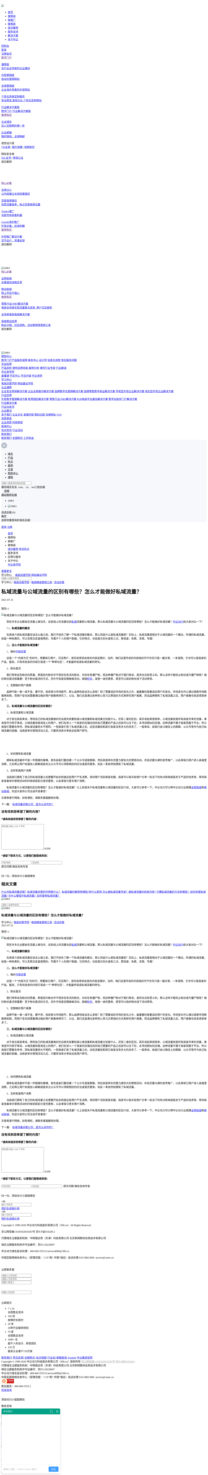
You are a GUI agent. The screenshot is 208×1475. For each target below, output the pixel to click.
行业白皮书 (7, 407)
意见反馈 (18, 1357)
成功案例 (13, 27)
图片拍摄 (17, 147)
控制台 (5, 46)
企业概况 (6, 410)
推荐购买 (6, 115)
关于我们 (6, 414)
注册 (9, 527)
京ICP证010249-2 (125, 1361)
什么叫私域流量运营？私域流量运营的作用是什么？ (31, 891)
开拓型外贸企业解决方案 (130, 391)
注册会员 (6, 53)
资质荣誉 (6, 418)
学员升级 (26, 375)
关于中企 (13, 39)
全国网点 (17, 438)
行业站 (51, 1357)
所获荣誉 (17, 422)
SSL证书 (6, 157)
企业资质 (6, 422)
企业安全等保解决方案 (14, 391)
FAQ (59, 414)
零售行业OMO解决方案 (62, 399)
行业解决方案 (9, 403)
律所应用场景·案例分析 (25, 368)
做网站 (12, 16)
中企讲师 (37, 375)
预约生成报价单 (10, 1208)
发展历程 (28, 414)
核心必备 (6, 183)
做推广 (12, 20)
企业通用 (6, 387)
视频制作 (29, 147)
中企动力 (178, 621)
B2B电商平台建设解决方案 (92, 399)
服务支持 (13, 31)
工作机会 (28, 438)
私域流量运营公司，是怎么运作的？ (33, 804)
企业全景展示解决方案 (41, 391)
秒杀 (89, 678)
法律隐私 (51, 414)
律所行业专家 (47, 368)
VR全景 (5, 147)
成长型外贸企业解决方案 (159, 391)
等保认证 (18, 157)
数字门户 (6, 57)
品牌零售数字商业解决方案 (99, 391)
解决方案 (13, 35)
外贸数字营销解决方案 (14, 399)
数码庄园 (39, 414)
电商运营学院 (9, 383)
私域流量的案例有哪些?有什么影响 (82, 891)
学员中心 (15, 375)
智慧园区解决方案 (38, 399)
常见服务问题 (69, 360)
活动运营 (59, 582)
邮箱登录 (61, 1357)
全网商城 (196, 787)
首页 (10, 12)
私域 (74, 621)
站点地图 (41, 1357)
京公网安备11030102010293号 (98, 1361)
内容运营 (21, 651)
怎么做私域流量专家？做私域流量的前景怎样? (129, 891)
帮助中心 (6, 356)
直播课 (5, 375)
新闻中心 (6, 426)
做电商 (12, 24)
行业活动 (17, 430)
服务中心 (33, 360)
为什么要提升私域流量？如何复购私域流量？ (34, 895)
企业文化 (17, 414)
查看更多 (6, 571)
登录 (3, 49)
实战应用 (6, 364)
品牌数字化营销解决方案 (69, 391)
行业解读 (61, 368)
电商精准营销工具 (41, 582)
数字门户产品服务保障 (14, 360)
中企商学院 (7, 371)
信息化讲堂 (53, 360)
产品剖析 (6, 368)
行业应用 (6, 395)
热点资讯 (6, 430)
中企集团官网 (84, 1357)
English (72, 1357)
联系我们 (6, 434)
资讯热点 (24, 549)
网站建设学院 (25, 383)
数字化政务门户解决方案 (123, 399)
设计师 (43, 360)
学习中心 (6, 379)
